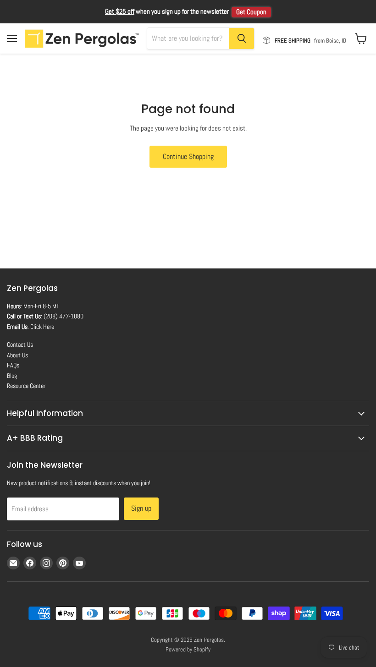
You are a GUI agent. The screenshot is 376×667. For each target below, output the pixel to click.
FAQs (13, 365)
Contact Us (20, 344)
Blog (12, 376)
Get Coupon (251, 11)
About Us (17, 355)
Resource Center (26, 386)
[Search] (241, 38)
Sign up (141, 508)
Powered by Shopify (188, 649)
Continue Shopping (188, 156)
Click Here (42, 327)
